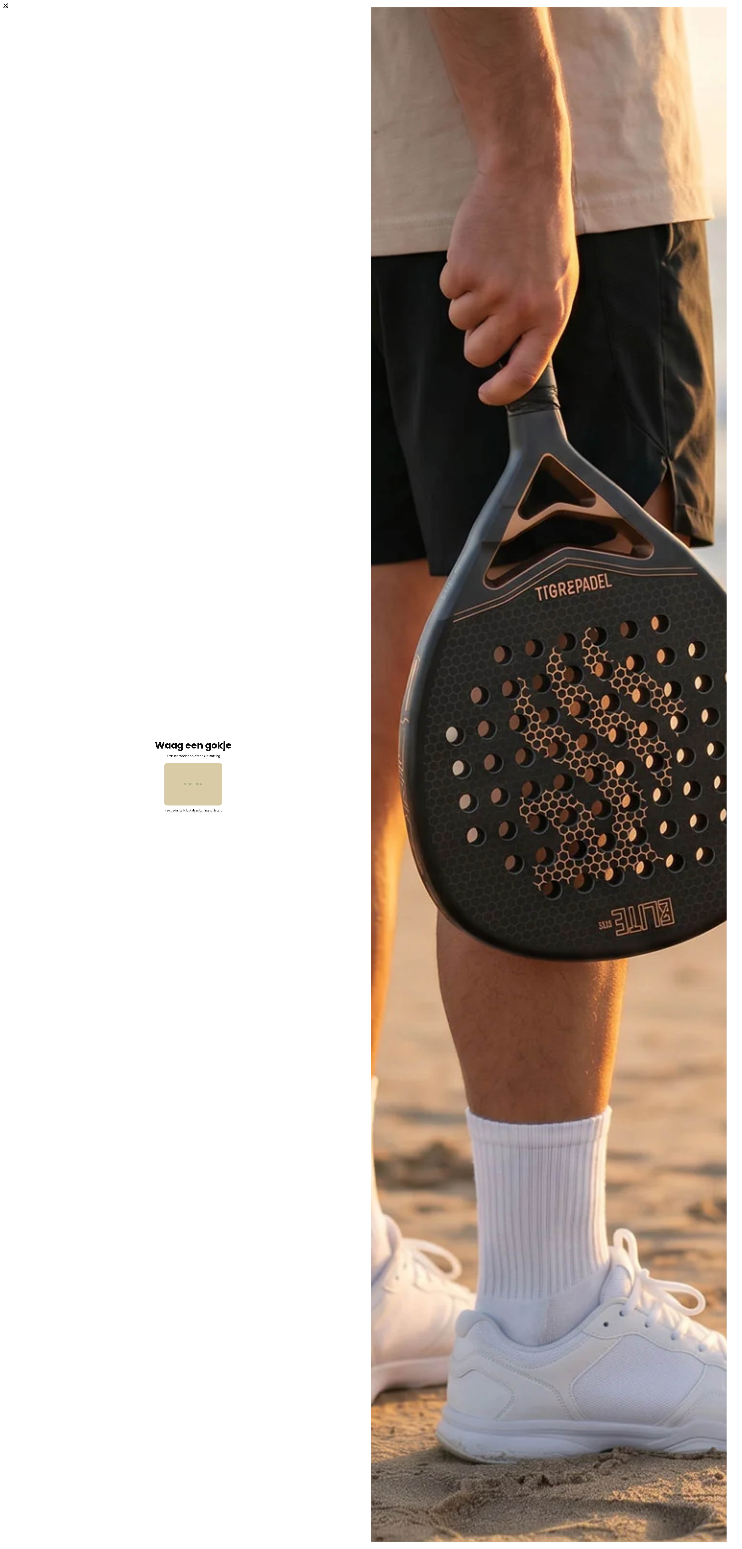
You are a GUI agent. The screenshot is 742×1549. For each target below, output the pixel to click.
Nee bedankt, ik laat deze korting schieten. (193, 810)
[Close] (5, 5)
